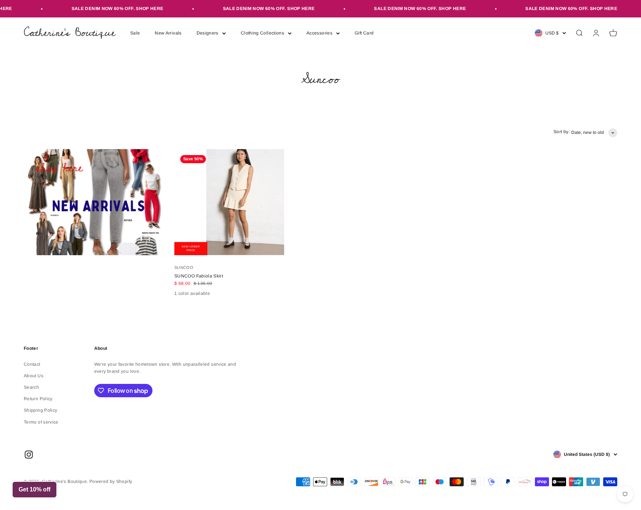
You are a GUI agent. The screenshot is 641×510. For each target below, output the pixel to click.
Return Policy (38, 398)
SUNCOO (183, 267)
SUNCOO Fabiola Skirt (198, 276)
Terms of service (41, 422)
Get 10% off (34, 489)
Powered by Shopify (110, 481)
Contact (32, 364)
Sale (135, 33)
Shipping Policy (40, 410)
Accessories (319, 33)
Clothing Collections (262, 33)
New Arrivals (168, 33)
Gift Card (364, 33)
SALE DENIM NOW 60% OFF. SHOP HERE (111, 8)
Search (31, 387)
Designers (207, 33)
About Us (33, 375)
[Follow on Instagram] (29, 455)
